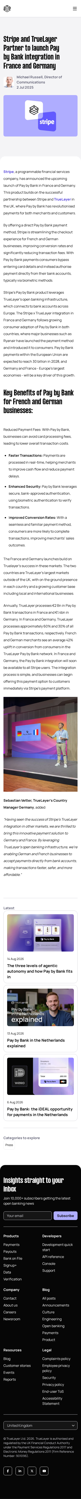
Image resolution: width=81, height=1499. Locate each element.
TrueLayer (62, 199)
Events (8, 1372)
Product (48, 1339)
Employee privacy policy (56, 1368)
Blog (6, 1358)
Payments (11, 1244)
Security (49, 1377)
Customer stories (17, 1365)
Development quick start (57, 1247)
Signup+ (10, 1265)
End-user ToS (53, 1391)
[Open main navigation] (75, 8)
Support (48, 1270)
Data (7, 1272)
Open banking (53, 1325)
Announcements (55, 1305)
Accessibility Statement (52, 1401)
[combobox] (40, 1425)
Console (48, 1263)
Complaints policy (56, 1358)
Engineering (52, 1319)
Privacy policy (53, 1384)
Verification (12, 1279)
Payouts (9, 1251)
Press (9, 1145)
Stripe (8, 171)
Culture (48, 1312)
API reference (53, 1256)
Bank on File (12, 1258)
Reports (9, 1379)
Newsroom (11, 1319)
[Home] (8, 8)
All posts (49, 1298)
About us (10, 1305)
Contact (9, 1298)
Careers (9, 1312)
